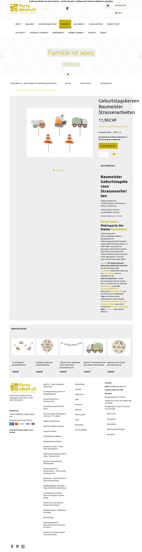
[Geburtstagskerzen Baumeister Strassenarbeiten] (60, 132)
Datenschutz (80, 384)
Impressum (79, 394)
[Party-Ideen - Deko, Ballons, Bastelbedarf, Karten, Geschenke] (23, 8)
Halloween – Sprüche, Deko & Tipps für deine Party (54, 479)
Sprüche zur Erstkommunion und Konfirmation (54, 533)
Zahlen (111, 304)
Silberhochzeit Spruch (51, 421)
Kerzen (104, 263)
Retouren (78, 404)
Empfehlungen (18, 329)
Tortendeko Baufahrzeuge (19, 363)
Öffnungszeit (80, 414)
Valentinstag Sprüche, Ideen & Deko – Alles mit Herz (54, 455)
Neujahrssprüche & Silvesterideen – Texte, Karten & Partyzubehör (54, 471)
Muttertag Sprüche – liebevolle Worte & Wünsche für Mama (54, 525)
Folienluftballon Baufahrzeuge (44, 363)
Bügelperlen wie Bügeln (52, 441)
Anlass (114, 306)
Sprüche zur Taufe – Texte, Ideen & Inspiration (53, 448)
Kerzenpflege (48, 517)
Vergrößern (60, 170)
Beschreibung (108, 166)
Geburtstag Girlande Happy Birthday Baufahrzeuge (70, 365)
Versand (78, 389)
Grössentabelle (81, 430)
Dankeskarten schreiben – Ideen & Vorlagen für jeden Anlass (53, 495)
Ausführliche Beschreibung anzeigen (113, 126)
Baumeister (119, 229)
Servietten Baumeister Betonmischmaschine (95, 363)
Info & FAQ (79, 425)
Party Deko (109, 221)
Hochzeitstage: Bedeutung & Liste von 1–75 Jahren (54, 415)
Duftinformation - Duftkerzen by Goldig (54, 511)
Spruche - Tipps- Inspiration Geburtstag (53, 385)
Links (77, 420)
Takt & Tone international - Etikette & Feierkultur (53, 504)
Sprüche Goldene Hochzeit (53, 426)
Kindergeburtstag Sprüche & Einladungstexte (54, 393)
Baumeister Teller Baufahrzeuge (116, 363)
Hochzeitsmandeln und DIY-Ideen (53, 407)
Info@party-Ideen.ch (118, 386)
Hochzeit (109, 309)
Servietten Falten (49, 431)
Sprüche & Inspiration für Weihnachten (52, 462)
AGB (76, 399)
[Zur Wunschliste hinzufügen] (113, 154)
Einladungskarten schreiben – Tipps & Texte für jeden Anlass (54, 487)
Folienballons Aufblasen (52, 436)
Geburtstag (123, 306)
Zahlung (78, 409)
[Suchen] (67, 8)
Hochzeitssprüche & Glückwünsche (51, 400)
